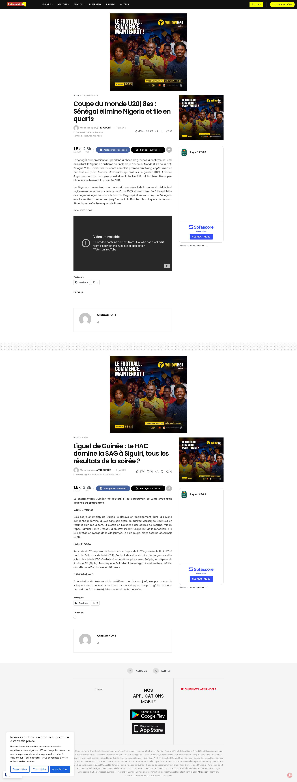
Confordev (167, 775)
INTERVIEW (95, 4)
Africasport (202, 245)
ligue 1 (87, 474)
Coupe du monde (90, 95)
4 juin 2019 (121, 127)
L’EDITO (110, 4)
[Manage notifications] (289, 775)
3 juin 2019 (121, 470)
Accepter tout (60, 769)
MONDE (78, 4)
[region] (40, 754)
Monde (99, 132)
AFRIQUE (62, 4)
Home (76, 95)
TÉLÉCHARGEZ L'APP (282, 4)
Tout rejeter (39, 769)
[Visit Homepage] (18, 4)
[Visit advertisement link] (148, 54)
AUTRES (124, 4)
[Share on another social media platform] (169, 150)
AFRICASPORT (103, 127)
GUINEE (46, 4)
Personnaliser (20, 769)
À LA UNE (256, 4)
